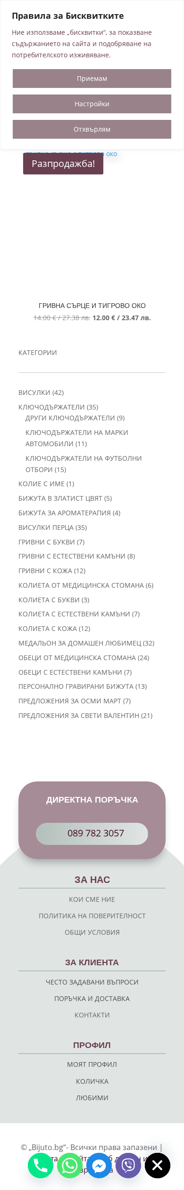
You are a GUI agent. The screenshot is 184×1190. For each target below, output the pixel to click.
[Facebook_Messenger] (99, 1165)
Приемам (92, 78)
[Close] (174, 8)
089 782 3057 (95, 833)
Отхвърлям (92, 129)
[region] (92, 75)
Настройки (92, 103)
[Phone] (40, 1165)
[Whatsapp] (70, 1165)
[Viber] (128, 1165)
